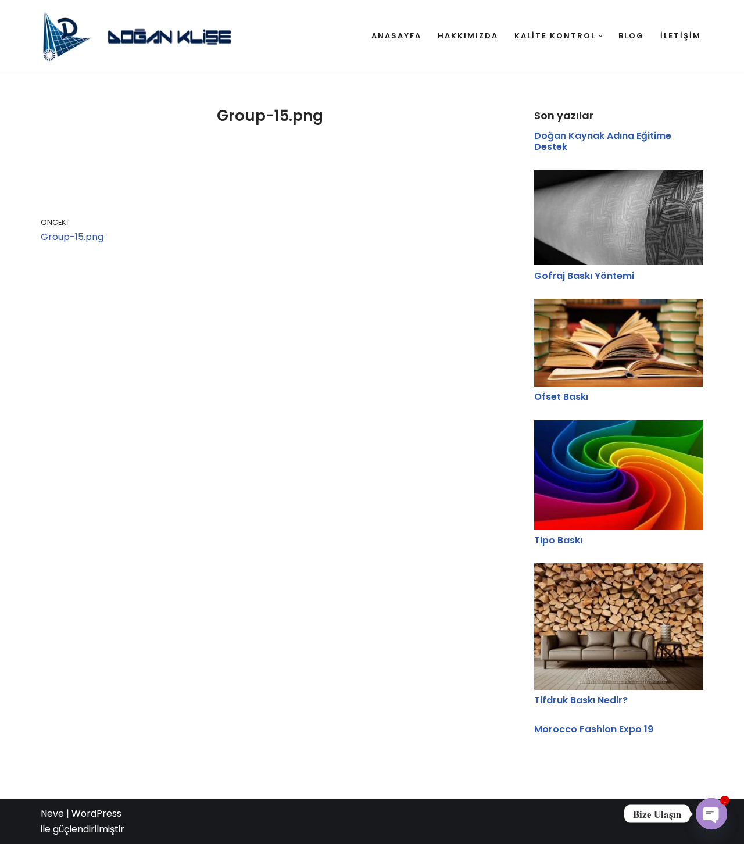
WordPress (96, 813)
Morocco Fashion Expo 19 (593, 729)
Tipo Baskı (558, 540)
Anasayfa (396, 35)
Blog (631, 35)
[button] (601, 36)
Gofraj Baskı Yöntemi (584, 275)
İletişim (680, 35)
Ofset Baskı (561, 396)
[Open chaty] (711, 813)
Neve (52, 813)
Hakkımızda (468, 35)
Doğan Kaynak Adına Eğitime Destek (602, 141)
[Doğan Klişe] (142, 36)
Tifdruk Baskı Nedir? (581, 700)
